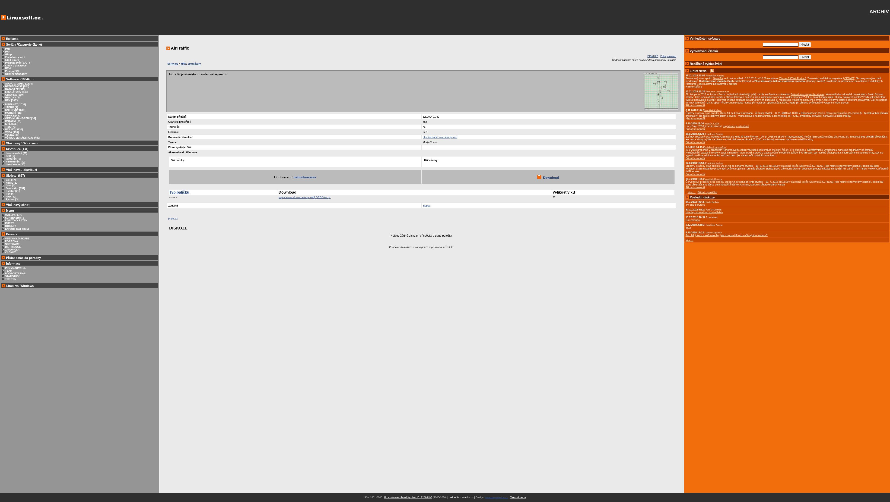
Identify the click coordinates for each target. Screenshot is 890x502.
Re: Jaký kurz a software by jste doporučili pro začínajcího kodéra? (727, 235)
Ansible (744, 184)
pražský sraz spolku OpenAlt (712, 113)
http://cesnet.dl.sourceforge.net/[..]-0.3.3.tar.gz (305, 197)
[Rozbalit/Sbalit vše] (33, 79)
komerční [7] (13, 158)
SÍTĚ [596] (11, 123)
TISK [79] (10, 126)
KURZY (9, 223)
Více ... (689, 240)
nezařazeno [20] (15, 164)
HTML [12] (11, 182)
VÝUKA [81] (12, 135)
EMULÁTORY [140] (16, 92)
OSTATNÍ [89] (13, 121)
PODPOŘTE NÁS (15, 273)
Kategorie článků (30, 44)
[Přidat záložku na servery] (177, 219)
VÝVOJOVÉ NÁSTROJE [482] (22, 137)
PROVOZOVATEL (15, 268)
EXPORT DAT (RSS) (17, 228)
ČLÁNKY (10, 252)
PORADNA (11, 241)
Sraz (688, 227)
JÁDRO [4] (11, 107)
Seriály (11, 44)
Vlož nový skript (17, 205)
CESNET (849, 78)
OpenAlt (718, 78)
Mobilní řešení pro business (789, 149)
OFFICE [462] (13, 115)
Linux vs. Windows (20, 286)
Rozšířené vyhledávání (706, 64)
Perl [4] (9, 193)
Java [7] (10, 185)
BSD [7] (10, 156)
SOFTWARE (12, 244)
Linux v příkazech (16, 65)
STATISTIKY (12, 276)
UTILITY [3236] (14, 129)
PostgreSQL (12, 71)
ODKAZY (10, 226)
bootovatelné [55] (16, 153)
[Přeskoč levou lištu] (42, 19)
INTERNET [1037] (15, 104)
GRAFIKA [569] (14, 94)
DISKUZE (652, 56)
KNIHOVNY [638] (15, 110)
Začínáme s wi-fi (15, 57)
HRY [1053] (12, 100)
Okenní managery (16, 73)
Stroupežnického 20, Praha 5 (844, 113)
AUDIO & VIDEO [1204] (19, 83)
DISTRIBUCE (13, 246)
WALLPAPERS (13, 214)
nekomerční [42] (15, 161)
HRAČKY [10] (13, 97)
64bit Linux (12, 60)
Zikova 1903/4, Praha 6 (792, 78)
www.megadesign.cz (496, 497)
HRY (183, 63)
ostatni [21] (12, 191)
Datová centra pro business (807, 94)
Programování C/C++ (17, 62)
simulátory (194, 63)
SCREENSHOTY (14, 217)
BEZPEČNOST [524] (17, 86)
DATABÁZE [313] (15, 89)
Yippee (426, 205)
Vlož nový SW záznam (22, 143)
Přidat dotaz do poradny (23, 258)
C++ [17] (10, 180)
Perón (821, 113)
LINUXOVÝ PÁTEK (16, 220)
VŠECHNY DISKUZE (17, 238)
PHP (7, 51)
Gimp (8, 54)
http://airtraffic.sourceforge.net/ (440, 137)
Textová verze (518, 497)
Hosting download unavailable (704, 212)
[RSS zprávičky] (712, 71)
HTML (8, 68)
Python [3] (12, 199)
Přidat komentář (695, 105)
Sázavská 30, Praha (811, 165)
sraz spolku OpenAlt (722, 181)
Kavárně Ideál (789, 165)
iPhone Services (695, 204)
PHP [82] (10, 196)
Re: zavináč (693, 220)
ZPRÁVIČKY (12, 249)
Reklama (12, 39)
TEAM (8, 270)
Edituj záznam (668, 56)
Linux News (698, 71)
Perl (7, 48)
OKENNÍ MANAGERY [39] (20, 118)
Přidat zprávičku (707, 192)
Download (550, 177)
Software (172, 63)
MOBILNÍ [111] (13, 112)
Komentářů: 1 (694, 86)
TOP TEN (10, 279)
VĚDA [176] (12, 132)
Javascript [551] (15, 188)
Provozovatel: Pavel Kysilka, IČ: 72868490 (408, 497)
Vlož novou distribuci (21, 170)
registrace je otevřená (736, 126)
